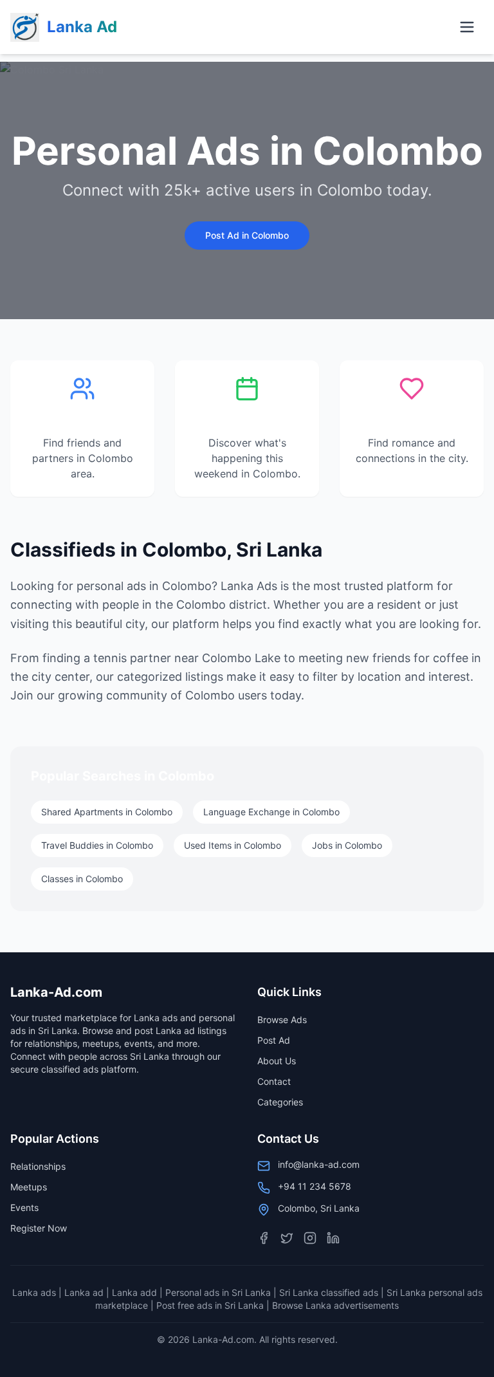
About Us (276, 1060)
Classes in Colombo (82, 878)
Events (24, 1207)
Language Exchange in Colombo (271, 811)
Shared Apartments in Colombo (106, 811)
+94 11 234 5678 (314, 1186)
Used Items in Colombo (232, 845)
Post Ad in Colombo (247, 235)
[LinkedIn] (333, 1238)
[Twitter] (286, 1238)
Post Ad (273, 1040)
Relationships (38, 1166)
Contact (274, 1081)
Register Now (38, 1228)
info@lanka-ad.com (319, 1164)
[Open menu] (467, 27)
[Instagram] (310, 1238)
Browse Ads (282, 1019)
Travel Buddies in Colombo (97, 845)
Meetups (28, 1186)
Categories (280, 1101)
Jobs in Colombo (347, 845)
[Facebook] (263, 1238)
